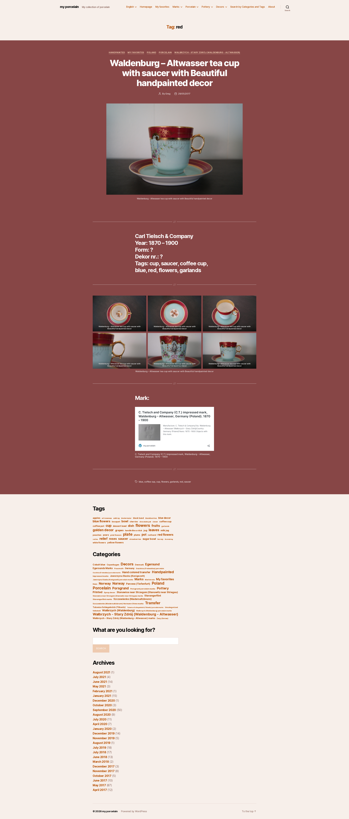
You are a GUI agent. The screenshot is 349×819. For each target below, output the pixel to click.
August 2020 (102, 714)
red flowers (165, 534)
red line (95, 539)
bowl (124, 521)
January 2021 (102, 696)
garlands (174, 481)
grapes (119, 530)
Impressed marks (101, 576)
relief (104, 539)
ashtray (116, 518)
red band (152, 535)
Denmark (139, 564)
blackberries (151, 518)
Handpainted (117, 52)
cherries (134, 521)
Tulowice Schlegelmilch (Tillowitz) (109, 607)
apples (96, 518)
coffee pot (98, 526)
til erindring (169, 539)
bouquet (116, 521)
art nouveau (107, 518)
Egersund (152, 564)
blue (141, 481)
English (130, 6)
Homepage (146, 6)
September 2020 (104, 710)
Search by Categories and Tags (247, 6)
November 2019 (104, 738)
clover (155, 522)
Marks (176, 6)
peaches (97, 535)
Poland (151, 52)
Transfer (152, 603)
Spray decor (109, 592)
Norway (105, 583)
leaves (154, 530)
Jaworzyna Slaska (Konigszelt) (127, 576)
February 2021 (102, 691)
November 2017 (104, 771)
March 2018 (101, 761)
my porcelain (69, 6)
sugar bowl (149, 538)
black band (138, 518)
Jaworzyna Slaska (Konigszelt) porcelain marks (113, 580)
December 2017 (104, 766)
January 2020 (102, 729)
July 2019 (99, 747)
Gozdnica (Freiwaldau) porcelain (150, 568)
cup (158, 481)
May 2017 (99, 785)
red (181, 481)
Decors (220, 6)
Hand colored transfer (136, 572)
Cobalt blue (99, 564)
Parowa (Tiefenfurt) (138, 583)
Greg (167, 93)
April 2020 (100, 724)
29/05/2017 (184, 93)
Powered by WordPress (134, 811)
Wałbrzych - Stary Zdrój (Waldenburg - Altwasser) (207, 52)
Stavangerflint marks (102, 599)
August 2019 (101, 743)
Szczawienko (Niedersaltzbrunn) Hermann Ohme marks (118, 603)
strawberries (135, 539)
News (95, 584)
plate (128, 534)
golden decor (103, 530)
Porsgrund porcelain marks (142, 589)
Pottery (206, 6)
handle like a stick (133, 530)
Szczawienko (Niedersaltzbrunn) (132, 599)
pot (144, 534)
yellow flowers (115, 542)
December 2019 (104, 733)
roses (113, 538)
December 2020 (104, 700)
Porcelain (191, 6)
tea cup (160, 539)
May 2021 (99, 686)
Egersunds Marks (103, 568)
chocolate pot (145, 522)
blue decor (164, 517)
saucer (187, 481)
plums (137, 535)
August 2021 (101, 672)
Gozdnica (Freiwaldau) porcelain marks (107, 573)
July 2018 (99, 752)
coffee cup (149, 481)
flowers (165, 481)
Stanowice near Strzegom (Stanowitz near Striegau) (147, 592)
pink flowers (115, 535)
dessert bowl (120, 526)
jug (145, 530)
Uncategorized (171, 607)
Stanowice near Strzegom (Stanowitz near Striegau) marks (118, 596)
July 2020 (99, 719)
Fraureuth (119, 568)
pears (106, 535)
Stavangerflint (152, 595)
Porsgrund (120, 588)
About (271, 6)
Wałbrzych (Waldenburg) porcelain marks (154, 611)
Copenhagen (113, 564)
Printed (97, 592)
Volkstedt (97, 611)
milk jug (165, 530)
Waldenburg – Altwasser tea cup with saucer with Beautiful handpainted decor (174, 73)
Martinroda (150, 580)
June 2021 (100, 681)
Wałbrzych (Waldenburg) (118, 610)
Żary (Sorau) (162, 618)
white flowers (99, 542)
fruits (155, 526)
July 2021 (99, 677)
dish (131, 526)
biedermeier (126, 518)
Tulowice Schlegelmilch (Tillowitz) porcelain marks (145, 607)
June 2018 (100, 757)
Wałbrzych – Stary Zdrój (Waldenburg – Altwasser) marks (124, 618)
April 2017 (100, 790)
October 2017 (102, 776)
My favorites (162, 6)
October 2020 (102, 705)
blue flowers (101, 521)
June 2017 (100, 780)
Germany (129, 568)
